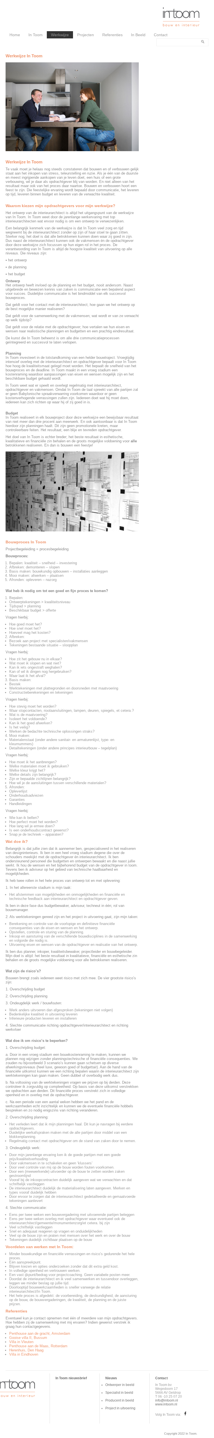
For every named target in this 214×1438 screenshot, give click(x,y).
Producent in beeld (119, 1400)
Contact (160, 35)
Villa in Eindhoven (23, 1354)
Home (14, 35)
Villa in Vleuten (21, 1342)
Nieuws (111, 1378)
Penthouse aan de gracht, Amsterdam (39, 1333)
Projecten (85, 35)
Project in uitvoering (120, 1408)
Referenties (112, 35)
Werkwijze (60, 35)
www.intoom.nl (166, 1404)
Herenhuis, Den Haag (26, 1350)
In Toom (35, 35)
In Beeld (138, 35)
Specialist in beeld (119, 1393)
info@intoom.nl (166, 1400)
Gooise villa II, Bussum (28, 1338)
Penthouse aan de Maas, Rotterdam (38, 1346)
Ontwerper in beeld (119, 1385)
